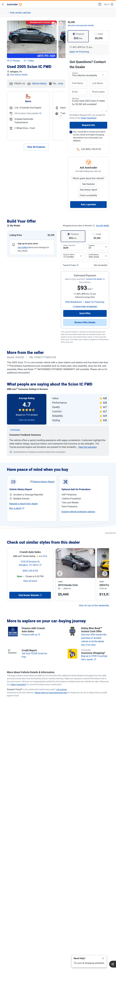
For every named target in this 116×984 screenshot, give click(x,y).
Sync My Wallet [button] (102, 225)
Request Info (88, 125)
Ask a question (88, 204)
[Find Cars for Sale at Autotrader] (14, 4)
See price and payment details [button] (81, 25)
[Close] (103, 958)
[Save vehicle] (61, 24)
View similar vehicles (20, 12)
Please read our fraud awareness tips (51, 692)
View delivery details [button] (19, 75)
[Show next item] (60, 115)
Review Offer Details (85, 322)
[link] (42, 481)
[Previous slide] (60, 573)
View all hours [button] (30, 581)
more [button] (60, 83)
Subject (75, 73)
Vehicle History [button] (39, 83)
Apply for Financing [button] (79, 51)
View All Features (36, 147)
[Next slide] (105, 573)
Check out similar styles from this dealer (43, 542)
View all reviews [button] (27, 420)
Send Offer (85, 313)
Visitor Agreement (18, 684)
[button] (99, 4)
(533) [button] (44, 556)
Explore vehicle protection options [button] (78, 511)
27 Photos (15, 60)
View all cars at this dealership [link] (94, 605)
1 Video (30, 60)
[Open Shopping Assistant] (112, 964)
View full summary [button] (87, 447)
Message (75, 99)
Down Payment (69, 245)
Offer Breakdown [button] (73, 302)
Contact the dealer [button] (94, 279)
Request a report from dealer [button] (23, 503)
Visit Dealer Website (29, 595)
